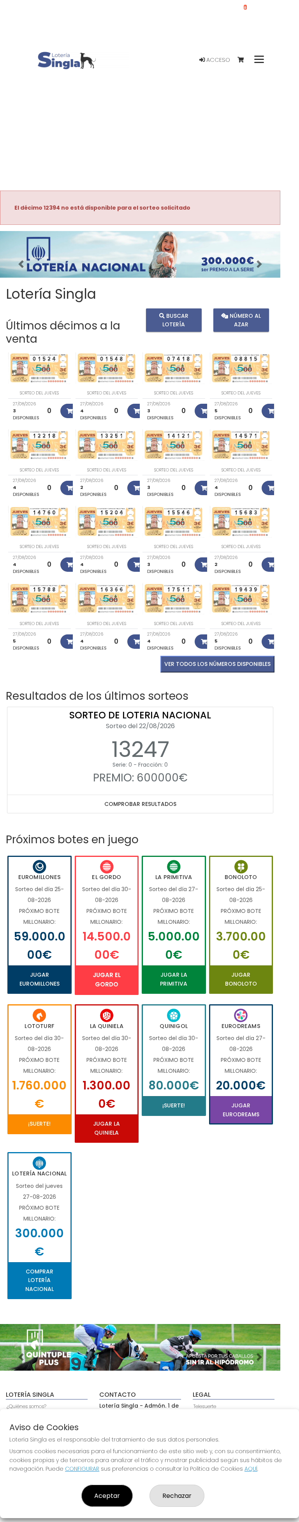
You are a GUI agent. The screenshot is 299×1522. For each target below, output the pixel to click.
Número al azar (244, 320)
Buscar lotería (175, 320)
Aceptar (107, 1495)
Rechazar (177, 1495)
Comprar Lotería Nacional (39, 1280)
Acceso (217, 60)
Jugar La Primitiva (173, 979)
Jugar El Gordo (107, 979)
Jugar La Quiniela (106, 1128)
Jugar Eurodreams (241, 1110)
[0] (244, 60)
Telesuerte (204, 1406)
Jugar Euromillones (39, 979)
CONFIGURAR (82, 1469)
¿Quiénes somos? (26, 1406)
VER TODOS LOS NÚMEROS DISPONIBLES (217, 664)
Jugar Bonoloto (241, 979)
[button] (21, 264)
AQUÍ (250, 1469)
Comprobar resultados (140, 804)
